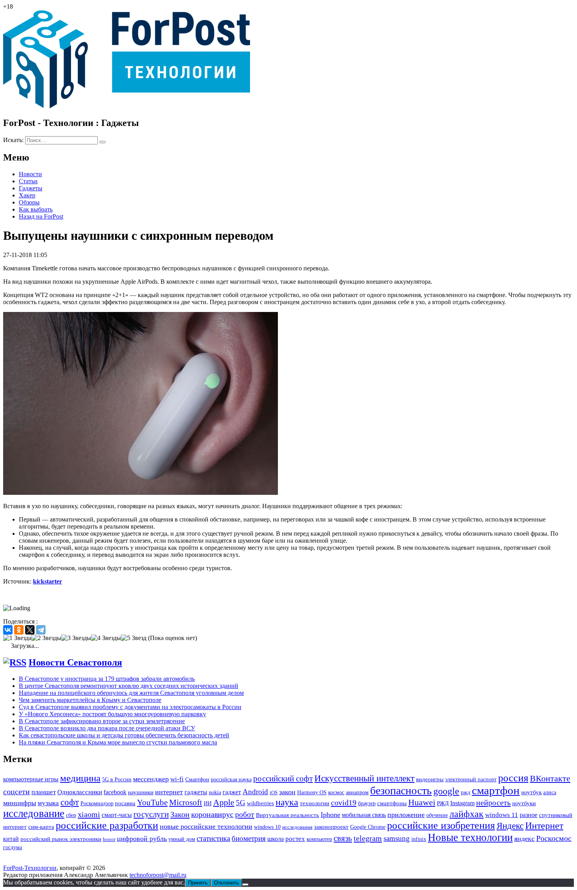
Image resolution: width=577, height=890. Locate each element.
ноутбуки (524, 803)
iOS (274, 792)
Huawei (421, 802)
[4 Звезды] (106, 638)
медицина (80, 778)
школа (275, 838)
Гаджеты (30, 188)
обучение (437, 815)
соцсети (16, 792)
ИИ (208, 803)
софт (69, 802)
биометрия (249, 838)
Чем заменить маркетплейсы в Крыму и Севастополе (90, 700)
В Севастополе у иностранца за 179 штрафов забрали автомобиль (107, 678)
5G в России (116, 779)
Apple (223, 802)
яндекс (524, 839)
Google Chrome (367, 827)
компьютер (319, 839)
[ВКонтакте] (8, 630)
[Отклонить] (245, 884)
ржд (465, 792)
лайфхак (466, 814)
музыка (48, 803)
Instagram (462, 803)
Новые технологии (470, 837)
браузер (367, 803)
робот (244, 814)
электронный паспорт (471, 779)
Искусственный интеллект (364, 778)
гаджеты (195, 792)
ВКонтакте (550, 778)
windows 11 (501, 815)
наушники (140, 792)
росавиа (125, 803)
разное (528, 815)
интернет (169, 792)
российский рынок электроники (60, 839)
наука (287, 802)
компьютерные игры (30, 779)
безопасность (401, 790)
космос (336, 792)
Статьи (28, 181)
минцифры (19, 803)
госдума (12, 847)
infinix (418, 839)
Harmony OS (312, 792)
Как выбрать (36, 209)
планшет (43, 792)
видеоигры (430, 779)
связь (343, 838)
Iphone (330, 815)
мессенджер (151, 779)
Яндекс (510, 826)
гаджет (232, 792)
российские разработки (107, 825)
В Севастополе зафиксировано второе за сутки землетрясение (102, 721)
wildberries (260, 803)
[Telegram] (41, 630)
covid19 (343, 802)
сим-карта (41, 827)
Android (255, 792)
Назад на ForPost (41, 216)
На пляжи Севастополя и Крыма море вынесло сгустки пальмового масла (118, 742)
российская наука (231, 779)
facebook (115, 792)
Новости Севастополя (75, 662)
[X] (30, 630)
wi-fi (177, 779)
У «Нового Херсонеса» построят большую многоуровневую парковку (112, 714)
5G (240, 803)
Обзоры (29, 202)
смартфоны (392, 803)
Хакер (27, 195)
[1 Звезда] (17, 638)
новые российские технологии (206, 826)
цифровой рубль (142, 839)
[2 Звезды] (46, 638)
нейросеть (493, 802)
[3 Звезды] (76, 638)
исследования (297, 827)
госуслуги (151, 814)
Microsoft (185, 802)
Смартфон (197, 779)
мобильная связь (364, 815)
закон (287, 792)
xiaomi (89, 814)
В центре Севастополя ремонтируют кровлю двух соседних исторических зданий (128, 685)
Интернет (544, 825)
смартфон (496, 790)
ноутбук (531, 792)
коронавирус (212, 814)
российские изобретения (441, 825)
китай (11, 838)
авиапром (357, 792)
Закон (180, 814)
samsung (396, 838)
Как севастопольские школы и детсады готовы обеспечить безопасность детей (124, 735)
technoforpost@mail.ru (158, 875)
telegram (368, 838)
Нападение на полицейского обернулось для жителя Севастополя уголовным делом (131, 692)
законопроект (331, 827)
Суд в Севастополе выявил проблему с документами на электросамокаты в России (130, 707)
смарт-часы (117, 815)
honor (109, 839)
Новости (30, 174)
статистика (213, 838)
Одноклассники (79, 792)
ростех (295, 839)
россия (513, 778)
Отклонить (226, 883)
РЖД (443, 803)
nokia (215, 792)
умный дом (181, 839)
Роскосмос (554, 838)
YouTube (152, 802)
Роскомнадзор (96, 803)
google (446, 791)
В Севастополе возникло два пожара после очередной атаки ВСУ (107, 728)
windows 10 (267, 827)
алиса (549, 792)
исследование (33, 813)
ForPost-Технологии (30, 867)
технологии (314, 803)
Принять (198, 883)
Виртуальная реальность (287, 815)
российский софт (283, 778)
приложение (406, 815)
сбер (71, 815)
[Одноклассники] (19, 630)
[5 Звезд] (133, 638)
